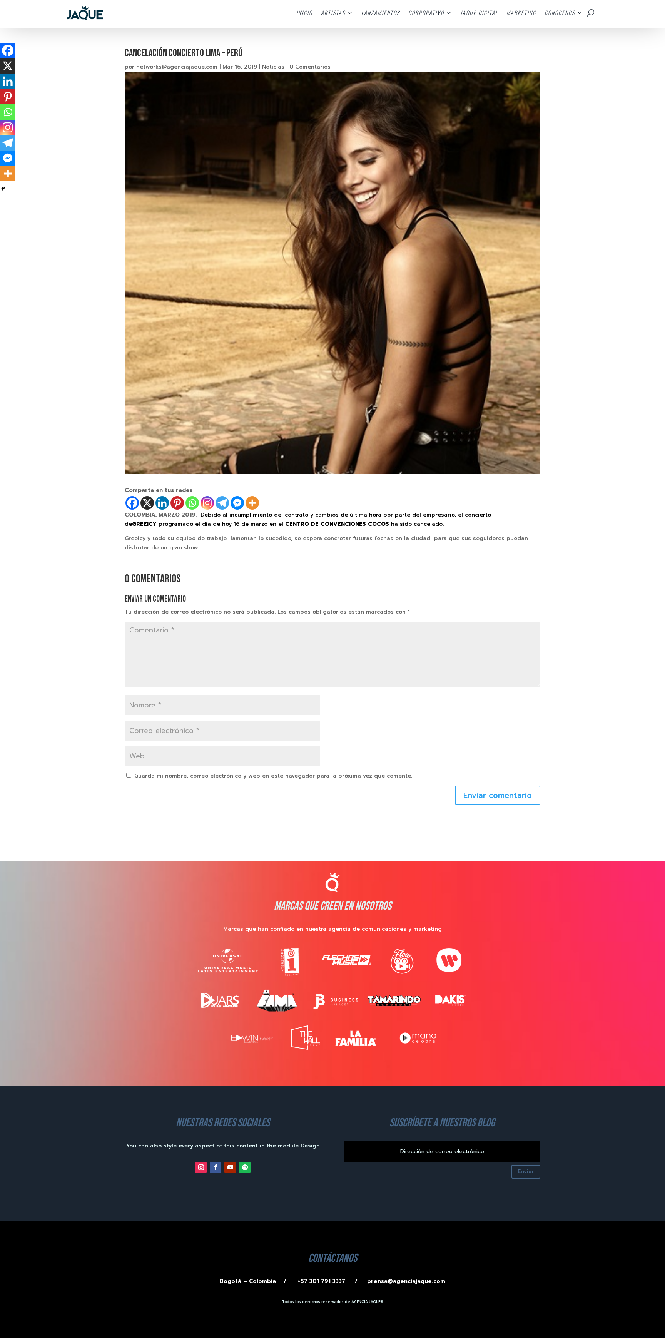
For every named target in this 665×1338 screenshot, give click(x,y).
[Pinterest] (177, 503)
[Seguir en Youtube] (230, 1167)
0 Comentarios (310, 67)
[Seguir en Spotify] (245, 1167)
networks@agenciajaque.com (176, 67)
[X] (147, 503)
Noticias (273, 67)
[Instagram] (207, 503)
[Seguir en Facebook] (215, 1167)
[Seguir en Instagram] (201, 1167)
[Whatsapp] (192, 503)
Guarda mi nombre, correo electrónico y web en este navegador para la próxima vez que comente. (273, 776)
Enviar (526, 1171)
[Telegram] (222, 503)
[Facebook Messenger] (237, 503)
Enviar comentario (497, 795)
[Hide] (3, 189)
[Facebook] (132, 503)
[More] (252, 503)
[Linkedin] (162, 503)
